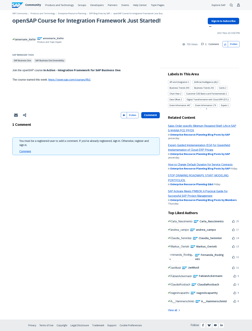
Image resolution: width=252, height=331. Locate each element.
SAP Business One (22, 60)
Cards (222, 88)
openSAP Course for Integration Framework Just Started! (86, 21)
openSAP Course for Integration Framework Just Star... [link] (138, 13)
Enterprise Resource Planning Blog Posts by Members (203, 200)
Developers (97, 5)
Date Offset (175, 99)
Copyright (62, 325)
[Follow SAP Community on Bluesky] (209, 325)
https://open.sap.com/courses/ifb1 (69, 79)
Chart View (175, 94)
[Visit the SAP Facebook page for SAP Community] (203, 325)
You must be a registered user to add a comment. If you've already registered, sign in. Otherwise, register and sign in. (84, 143)
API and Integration (179, 82)
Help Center (140, 5)
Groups (82, 5)
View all (172, 310)
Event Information (178, 105)
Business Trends (177, 88)
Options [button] (209, 27)
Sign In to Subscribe (223, 21)
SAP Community (19, 13)
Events (125, 5)
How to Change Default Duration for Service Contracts (200, 164)
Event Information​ (203, 105)
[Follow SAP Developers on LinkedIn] (221, 325)
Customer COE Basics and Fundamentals (205, 94)
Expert (224, 105)
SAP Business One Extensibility (49, 60)
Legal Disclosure (79, 325)
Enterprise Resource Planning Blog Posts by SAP (200, 134)
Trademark (98, 325)
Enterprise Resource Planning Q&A (191, 184)
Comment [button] (150, 115)
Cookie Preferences (131, 325)
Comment (25, 151)
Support (112, 325)
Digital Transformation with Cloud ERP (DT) (207, 99)
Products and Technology (59, 5)
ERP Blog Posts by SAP (99, 13)
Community (33, 4)
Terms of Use (46, 325)
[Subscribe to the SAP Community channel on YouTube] (215, 325)
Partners (112, 5)
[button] (225, 44)
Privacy (32, 325)
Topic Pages (157, 5)
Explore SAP (219, 5)
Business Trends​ (202, 88)
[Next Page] (206, 108)
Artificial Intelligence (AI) (205, 82)
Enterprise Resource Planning (72, 13)
